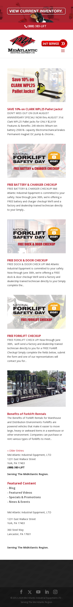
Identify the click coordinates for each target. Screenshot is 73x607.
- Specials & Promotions (24, 497)
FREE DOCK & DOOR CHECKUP (27, 260)
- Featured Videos (19, 493)
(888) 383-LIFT (36, 26)
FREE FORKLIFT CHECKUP (24, 336)
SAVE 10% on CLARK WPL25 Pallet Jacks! (35, 109)
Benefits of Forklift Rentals (26, 414)
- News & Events (18, 502)
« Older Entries (15, 450)
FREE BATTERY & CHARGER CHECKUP (32, 185)
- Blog (11, 488)
